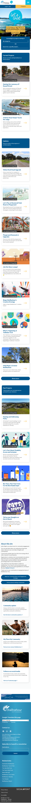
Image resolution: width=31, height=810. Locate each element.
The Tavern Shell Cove (7, 770)
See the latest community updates (12, 614)
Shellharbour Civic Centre (8, 774)
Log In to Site (8, 800)
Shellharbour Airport (7, 781)
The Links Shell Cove (7, 768)
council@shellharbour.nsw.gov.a (9, 740)
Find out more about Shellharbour (12, 647)
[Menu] (28, 2)
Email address (5, 747)
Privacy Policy (4, 789)
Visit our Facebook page (10, 680)
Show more (15, 378)
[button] (15, 577)
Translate (13, 722)
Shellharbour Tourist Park (8, 766)
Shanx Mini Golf (6, 772)
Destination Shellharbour (8, 763)
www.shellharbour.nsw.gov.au (9, 738)
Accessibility (4, 795)
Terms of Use (4, 792)
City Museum (5, 779)
